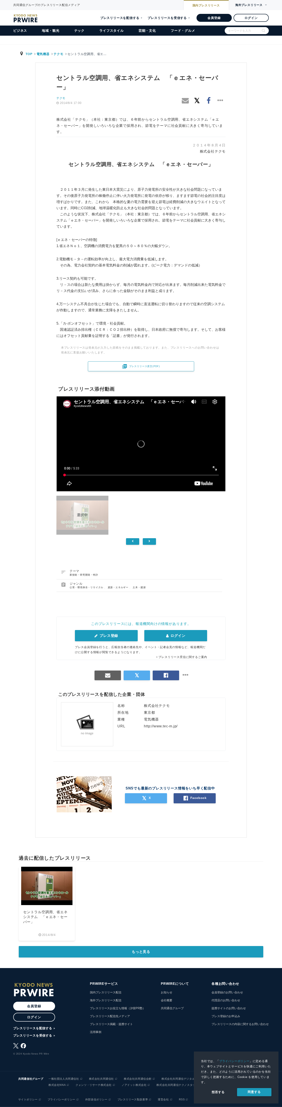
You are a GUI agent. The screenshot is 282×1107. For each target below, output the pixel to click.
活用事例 (95, 1032)
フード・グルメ (183, 30)
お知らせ (166, 992)
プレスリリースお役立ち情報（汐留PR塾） (117, 1008)
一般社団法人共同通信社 (63, 1078)
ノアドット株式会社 (134, 1085)
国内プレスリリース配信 (105, 992)
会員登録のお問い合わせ (227, 992)
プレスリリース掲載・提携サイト (111, 1024)
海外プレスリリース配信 (105, 1000)
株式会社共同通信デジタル (178, 1078)
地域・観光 (50, 30)
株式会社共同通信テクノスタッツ (177, 1085)
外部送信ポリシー (96, 1099)
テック (79, 30)
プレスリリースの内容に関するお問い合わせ (240, 1024)
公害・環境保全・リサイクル (87, 587)
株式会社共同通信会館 (138, 1078)
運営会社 (163, 1099)
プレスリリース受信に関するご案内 (182, 657)
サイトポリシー (28, 1099)
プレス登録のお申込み (226, 1016)
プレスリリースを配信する (119, 18)
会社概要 (166, 1000)
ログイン (251, 18)
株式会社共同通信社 (101, 1078)
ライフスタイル (111, 30)
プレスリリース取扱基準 (132, 1099)
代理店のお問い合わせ (226, 1000)
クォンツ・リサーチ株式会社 (94, 1085)
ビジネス (20, 30)
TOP (29, 54)
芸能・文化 (147, 30)
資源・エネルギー (118, 587)
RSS (182, 1099)
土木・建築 (139, 587)
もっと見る (141, 952)
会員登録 (214, 18)
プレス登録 (108, 636)
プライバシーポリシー (234, 1061)
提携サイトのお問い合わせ (229, 1008)
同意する (254, 1092)
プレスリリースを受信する (167, 18)
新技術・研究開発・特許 (84, 574)
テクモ (58, 54)
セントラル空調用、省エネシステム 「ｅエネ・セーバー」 (45, 917)
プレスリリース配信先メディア (110, 1016)
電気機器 (43, 54)
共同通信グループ (172, 1008)
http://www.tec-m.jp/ (161, 726)
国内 (206, 5)
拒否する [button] (218, 1092)
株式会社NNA (57, 1085)
